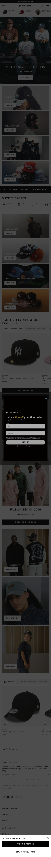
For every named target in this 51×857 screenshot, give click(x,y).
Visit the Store (25, 844)
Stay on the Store (25, 852)
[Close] (48, 838)
